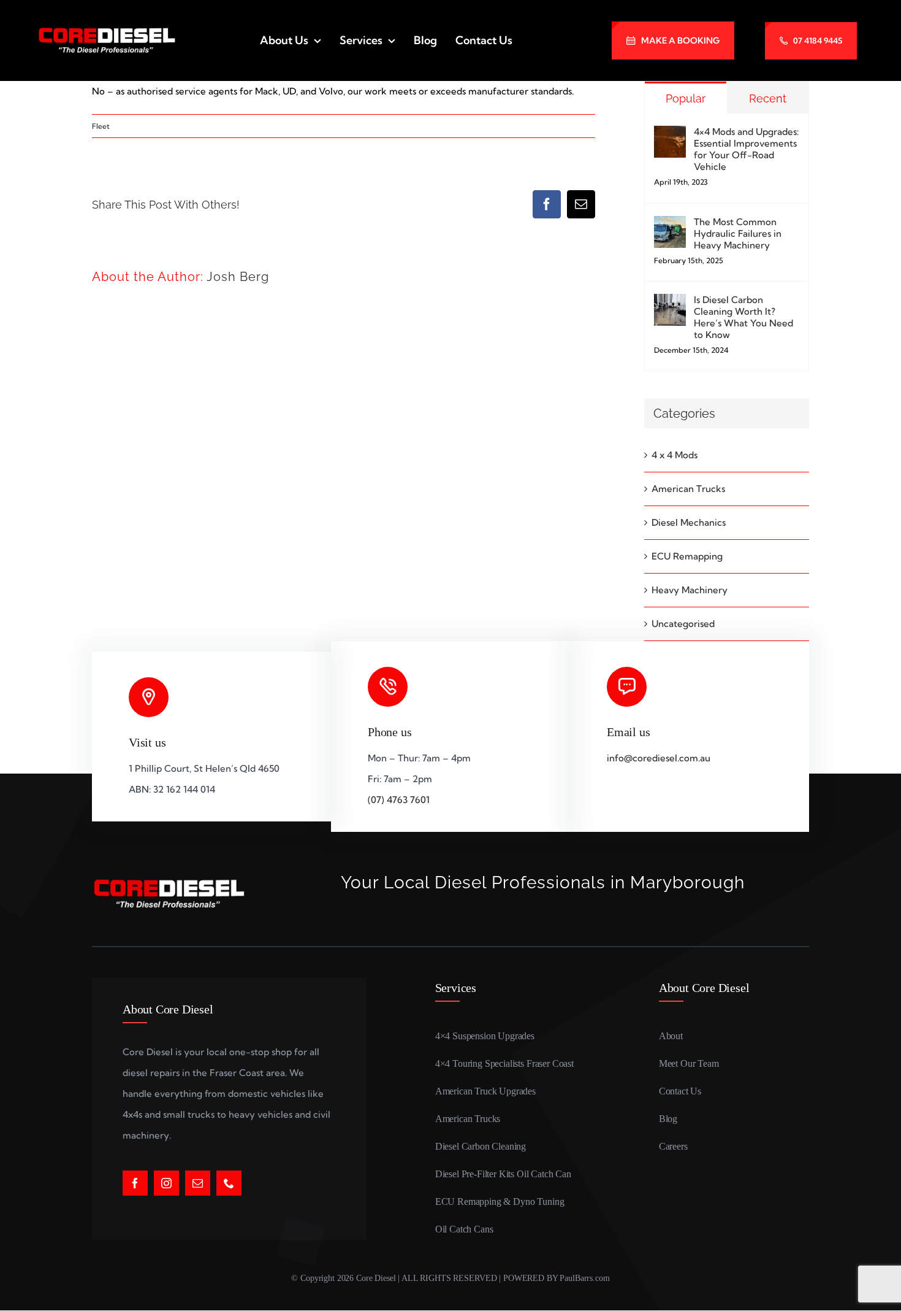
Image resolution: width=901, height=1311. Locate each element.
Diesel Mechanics (689, 522)
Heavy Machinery (690, 590)
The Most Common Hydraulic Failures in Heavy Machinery (737, 233)
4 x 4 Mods (675, 455)
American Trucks (688, 488)
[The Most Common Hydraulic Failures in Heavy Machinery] (670, 226)
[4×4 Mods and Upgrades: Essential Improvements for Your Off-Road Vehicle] (670, 136)
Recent (767, 98)
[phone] (228, 1183)
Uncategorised (683, 623)
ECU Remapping (687, 556)
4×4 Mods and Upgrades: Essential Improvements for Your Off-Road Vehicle (746, 149)
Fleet (101, 126)
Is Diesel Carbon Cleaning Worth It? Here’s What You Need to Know (743, 317)
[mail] (197, 1183)
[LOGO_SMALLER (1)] (106, 31)
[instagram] (166, 1183)
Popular (685, 98)
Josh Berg (238, 276)
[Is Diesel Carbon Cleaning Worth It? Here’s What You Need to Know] (670, 304)
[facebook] (135, 1183)
